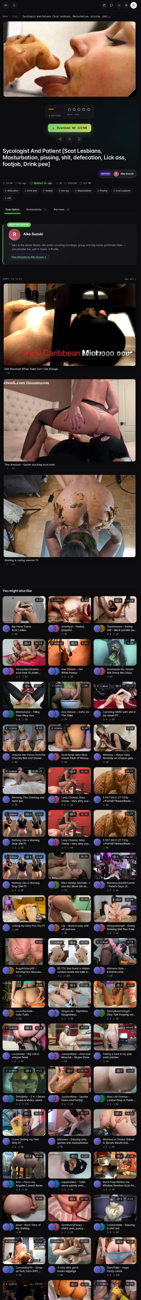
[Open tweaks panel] (126, 5)
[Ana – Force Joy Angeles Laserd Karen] (24, 1171)
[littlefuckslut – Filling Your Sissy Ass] (24, 701)
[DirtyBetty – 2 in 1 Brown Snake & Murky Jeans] (24, 1086)
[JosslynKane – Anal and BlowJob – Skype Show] (69, 1043)
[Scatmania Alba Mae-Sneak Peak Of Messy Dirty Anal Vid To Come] (69, 744)
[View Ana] (10, 1184)
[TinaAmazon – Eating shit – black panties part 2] (115, 616)
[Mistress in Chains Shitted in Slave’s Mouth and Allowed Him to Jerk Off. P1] (115, 1128)
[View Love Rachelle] (10, 1013)
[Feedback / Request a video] (111, 5)
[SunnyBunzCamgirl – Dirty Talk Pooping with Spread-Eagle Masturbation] (115, 1000)
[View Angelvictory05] (10, 970)
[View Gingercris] (55, 1013)
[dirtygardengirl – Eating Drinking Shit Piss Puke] (115, 915)
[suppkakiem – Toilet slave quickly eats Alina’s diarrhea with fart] (69, 1171)
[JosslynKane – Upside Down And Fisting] (69, 1086)
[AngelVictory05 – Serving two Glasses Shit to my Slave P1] (24, 958)
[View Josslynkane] (55, 1056)
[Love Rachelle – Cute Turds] (24, 1000)
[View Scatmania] (101, 671)
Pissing (103, 190)
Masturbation (84, 190)
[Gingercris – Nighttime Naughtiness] (69, 1000)
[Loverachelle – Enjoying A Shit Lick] (115, 1214)
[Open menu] (5, 5)
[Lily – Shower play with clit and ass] (69, 915)
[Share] (60, 139)
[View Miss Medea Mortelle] (55, 885)
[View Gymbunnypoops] (55, 1227)
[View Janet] (10, 1227)
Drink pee (32, 190)
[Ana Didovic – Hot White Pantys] (69, 658)
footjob (49, 190)
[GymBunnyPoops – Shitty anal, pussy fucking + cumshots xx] (69, 1214)
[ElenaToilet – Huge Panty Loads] (115, 1257)
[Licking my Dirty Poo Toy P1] (24, 913)
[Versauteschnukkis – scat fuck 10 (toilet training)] (24, 658)
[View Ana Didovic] (55, 671)
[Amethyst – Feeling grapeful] (69, 616)
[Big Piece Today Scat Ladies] (24, 616)
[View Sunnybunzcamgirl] (101, 1013)
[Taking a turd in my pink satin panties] (115, 1043)
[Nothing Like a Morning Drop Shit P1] (24, 829)
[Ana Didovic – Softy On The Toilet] (69, 701)
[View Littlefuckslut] (10, 714)
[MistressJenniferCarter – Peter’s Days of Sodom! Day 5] (115, 872)
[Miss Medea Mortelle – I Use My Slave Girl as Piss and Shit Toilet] (69, 872)
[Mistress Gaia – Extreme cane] (115, 958)
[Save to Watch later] (41, 600)
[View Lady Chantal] (55, 799)
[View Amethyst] (55, 628)
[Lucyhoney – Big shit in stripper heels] (24, 1043)
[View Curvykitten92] (10, 1269)
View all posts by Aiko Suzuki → (28, 257)
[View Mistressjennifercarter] (101, 885)
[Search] (14, 5)
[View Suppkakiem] (55, 1184)
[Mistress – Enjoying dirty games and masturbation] (69, 1128)
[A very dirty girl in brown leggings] (69, 1257)
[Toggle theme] (119, 5)
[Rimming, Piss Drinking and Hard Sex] (24, 787)
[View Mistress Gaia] (101, 970)
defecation (12, 190)
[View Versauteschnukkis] (10, 671)
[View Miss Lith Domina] (101, 1098)
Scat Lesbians (123, 190)
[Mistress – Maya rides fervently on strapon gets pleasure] (115, 744)
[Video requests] (104, 5)
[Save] (79, 139)
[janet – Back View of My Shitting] (24, 1214)
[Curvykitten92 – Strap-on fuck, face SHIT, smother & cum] (24, 1257)
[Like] (70, 139)
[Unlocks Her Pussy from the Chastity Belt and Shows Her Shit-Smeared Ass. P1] (24, 744)
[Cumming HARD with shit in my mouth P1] (115, 701)
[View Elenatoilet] (101, 1269)
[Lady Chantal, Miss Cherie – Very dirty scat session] (69, 787)
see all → (130, 279)
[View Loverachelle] (101, 1227)
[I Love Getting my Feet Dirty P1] (24, 1128)
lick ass (65, 190)
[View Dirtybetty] (10, 1098)
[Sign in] (133, 5)
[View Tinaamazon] (101, 628)
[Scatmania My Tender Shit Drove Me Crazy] (115, 658)
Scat (15, 16)
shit (9, 198)
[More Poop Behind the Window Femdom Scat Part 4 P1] (115, 1171)
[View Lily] (55, 927)
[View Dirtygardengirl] (101, 927)
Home (5, 16)
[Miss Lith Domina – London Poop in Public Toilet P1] (115, 1086)
